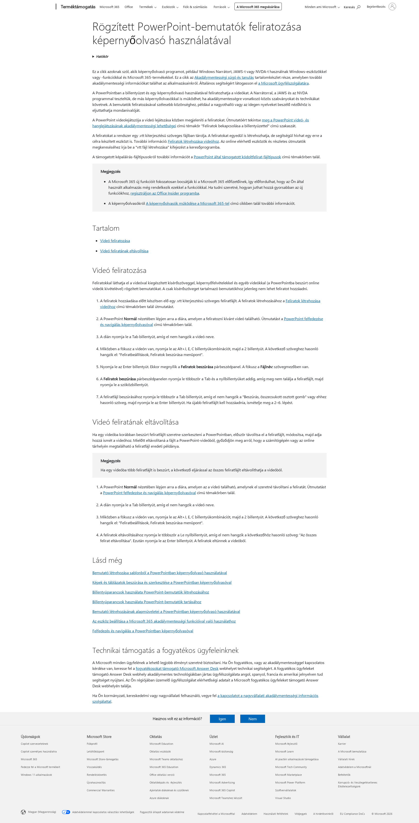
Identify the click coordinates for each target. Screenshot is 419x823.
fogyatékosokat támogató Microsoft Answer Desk (177, 668)
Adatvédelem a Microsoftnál (354, 767)
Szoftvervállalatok (285, 790)
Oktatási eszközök (160, 751)
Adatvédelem (249, 813)
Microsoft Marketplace (288, 774)
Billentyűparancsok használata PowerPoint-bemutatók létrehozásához (150, 591)
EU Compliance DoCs (352, 813)
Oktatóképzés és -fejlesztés (166, 782)
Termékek (146, 7)
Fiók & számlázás (195, 7)
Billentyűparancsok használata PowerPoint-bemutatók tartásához (146, 601)
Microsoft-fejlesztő (286, 743)
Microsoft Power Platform (290, 782)
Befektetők (344, 774)
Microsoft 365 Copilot (222, 790)
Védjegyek (301, 813)
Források (220, 7)
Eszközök (168, 7)
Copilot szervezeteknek (34, 743)
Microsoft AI (217, 743)
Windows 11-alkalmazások (36, 774)
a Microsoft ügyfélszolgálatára (283, 83)
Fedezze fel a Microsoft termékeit (40, 767)
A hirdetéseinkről (323, 813)
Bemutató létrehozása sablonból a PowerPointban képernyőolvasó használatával (159, 572)
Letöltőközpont (95, 751)
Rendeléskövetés (97, 774)
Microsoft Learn (284, 751)
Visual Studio (283, 798)
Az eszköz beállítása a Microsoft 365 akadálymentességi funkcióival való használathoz (164, 621)
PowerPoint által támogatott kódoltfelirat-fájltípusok (237, 156)
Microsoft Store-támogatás (103, 759)
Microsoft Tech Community (291, 767)
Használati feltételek (276, 813)
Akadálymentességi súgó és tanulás (224, 77)
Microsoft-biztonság (221, 751)
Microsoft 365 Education (164, 767)
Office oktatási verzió (162, 774)
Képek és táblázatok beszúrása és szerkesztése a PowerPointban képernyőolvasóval (162, 582)
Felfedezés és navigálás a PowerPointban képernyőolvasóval (142, 630)
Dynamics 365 (218, 767)
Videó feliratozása (115, 240)
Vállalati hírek (346, 759)
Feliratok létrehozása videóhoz (193, 141)
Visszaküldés (94, 767)
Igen (222, 718)
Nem (253, 718)
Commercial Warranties (101, 790)
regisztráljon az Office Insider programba (164, 193)
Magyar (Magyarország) (42, 812)
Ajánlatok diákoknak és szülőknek (169, 790)
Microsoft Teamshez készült (226, 798)
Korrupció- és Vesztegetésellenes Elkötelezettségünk (357, 784)
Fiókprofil (92, 743)
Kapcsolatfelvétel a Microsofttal (216, 813)
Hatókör (102, 56)
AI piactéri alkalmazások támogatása (297, 759)
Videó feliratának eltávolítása (124, 250)
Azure (213, 759)
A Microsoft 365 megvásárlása (258, 7)
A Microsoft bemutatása (352, 751)
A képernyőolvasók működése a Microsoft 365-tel (187, 203)
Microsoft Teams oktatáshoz (166, 759)
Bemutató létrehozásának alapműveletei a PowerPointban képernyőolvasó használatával (166, 611)
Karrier (342, 743)
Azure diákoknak (159, 798)
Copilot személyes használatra (39, 751)
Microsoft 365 (109, 7)
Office (129, 7)
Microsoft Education (161, 743)
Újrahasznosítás (96, 782)
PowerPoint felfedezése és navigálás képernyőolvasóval (149, 492)
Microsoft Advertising (222, 782)
